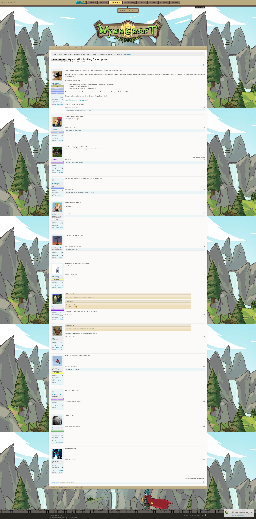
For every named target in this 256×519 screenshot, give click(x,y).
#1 (204, 107)
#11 (204, 401)
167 (62, 135)
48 (62, 285)
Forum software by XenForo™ (63, 517)
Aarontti (61, 319)
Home (199, 515)
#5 (204, 213)
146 (62, 168)
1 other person (86, 192)
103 (62, 434)
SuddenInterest (59, 442)
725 (62, 165)
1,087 (61, 96)
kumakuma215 (69, 249)
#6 (204, 246)
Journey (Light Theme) (56, 515)
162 (62, 317)
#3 (204, 159)
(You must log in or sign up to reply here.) (195, 478)
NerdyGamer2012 (57, 395)
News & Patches (62, 61)
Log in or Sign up (200, 7)
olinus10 (61, 229)
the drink (68, 192)
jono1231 (77, 110)
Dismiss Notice (252, 510)
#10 (204, 366)
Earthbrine (76, 162)
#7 (204, 274)
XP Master (60, 380)
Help (195, 515)
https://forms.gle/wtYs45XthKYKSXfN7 (77, 100)
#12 (204, 426)
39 (62, 465)
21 (62, 282)
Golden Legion (59, 347)
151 (62, 99)
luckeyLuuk (68, 110)
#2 (204, 127)
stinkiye (61, 257)
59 (62, 437)
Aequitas (61, 470)
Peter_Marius (69, 130)
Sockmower (55, 183)
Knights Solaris (59, 227)
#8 (204, 314)
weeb (73, 110)
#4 (204, 189)
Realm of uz (60, 170)
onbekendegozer (59, 383)
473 (62, 342)
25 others (84, 110)
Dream (79, 192)
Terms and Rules (188, 515)
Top (203, 515)
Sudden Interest (57, 428)
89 (62, 225)
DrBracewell (75, 61)
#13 (204, 459)
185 (62, 190)
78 (62, 402)
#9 (204, 336)
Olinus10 (54, 215)
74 (62, 375)
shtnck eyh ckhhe (57, 248)
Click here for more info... (238, 515)
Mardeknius (68, 162)
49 (62, 379)
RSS (205, 515)
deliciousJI (55, 276)
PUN (62, 102)
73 (62, 138)
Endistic (61, 172)
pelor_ (54, 338)
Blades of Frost (59, 439)
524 (62, 222)
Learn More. (127, 54)
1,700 (61, 312)
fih (52, 306)
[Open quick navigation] (205, 47)
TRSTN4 (54, 368)
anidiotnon (55, 461)
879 (62, 252)
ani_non (61, 472)
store (117, 2)
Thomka (54, 129)
